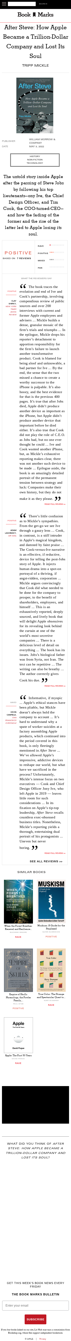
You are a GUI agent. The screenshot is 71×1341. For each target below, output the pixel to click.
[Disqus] (35, 1214)
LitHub (30, 1338)
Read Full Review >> (55, 504)
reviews (24, 259)
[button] (35, 1105)
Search (43, 4)
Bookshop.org (14, 1333)
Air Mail (12, 536)
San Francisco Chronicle (10, 720)
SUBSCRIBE (35, 1319)
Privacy (42, 1338)
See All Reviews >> (46, 861)
